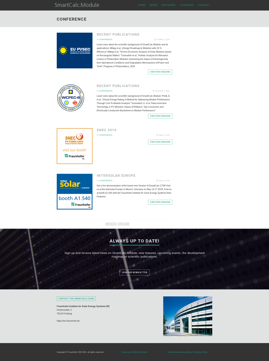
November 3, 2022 (162, 91)
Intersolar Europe (116, 176)
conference (106, 135)
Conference (106, 40)
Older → (123, 224)
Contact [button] (204, 5)
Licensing (187, 5)
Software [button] (169, 5)
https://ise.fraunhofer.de (68, 321)
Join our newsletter (134, 272)
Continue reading (160, 72)
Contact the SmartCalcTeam (76, 299)
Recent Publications (118, 34)
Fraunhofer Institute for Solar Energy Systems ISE (83, 306)
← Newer (111, 224)
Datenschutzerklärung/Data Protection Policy (187, 352)
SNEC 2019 (107, 130)
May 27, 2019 (164, 135)
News (153, 5)
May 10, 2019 (164, 181)
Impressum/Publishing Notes (134, 352)
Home (142, 5)
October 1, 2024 (163, 40)
